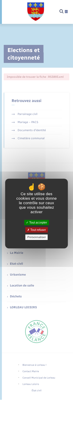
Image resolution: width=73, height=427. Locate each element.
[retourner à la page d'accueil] (35, 11)
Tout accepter (37, 222)
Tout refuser (38, 229)
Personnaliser (36, 237)
